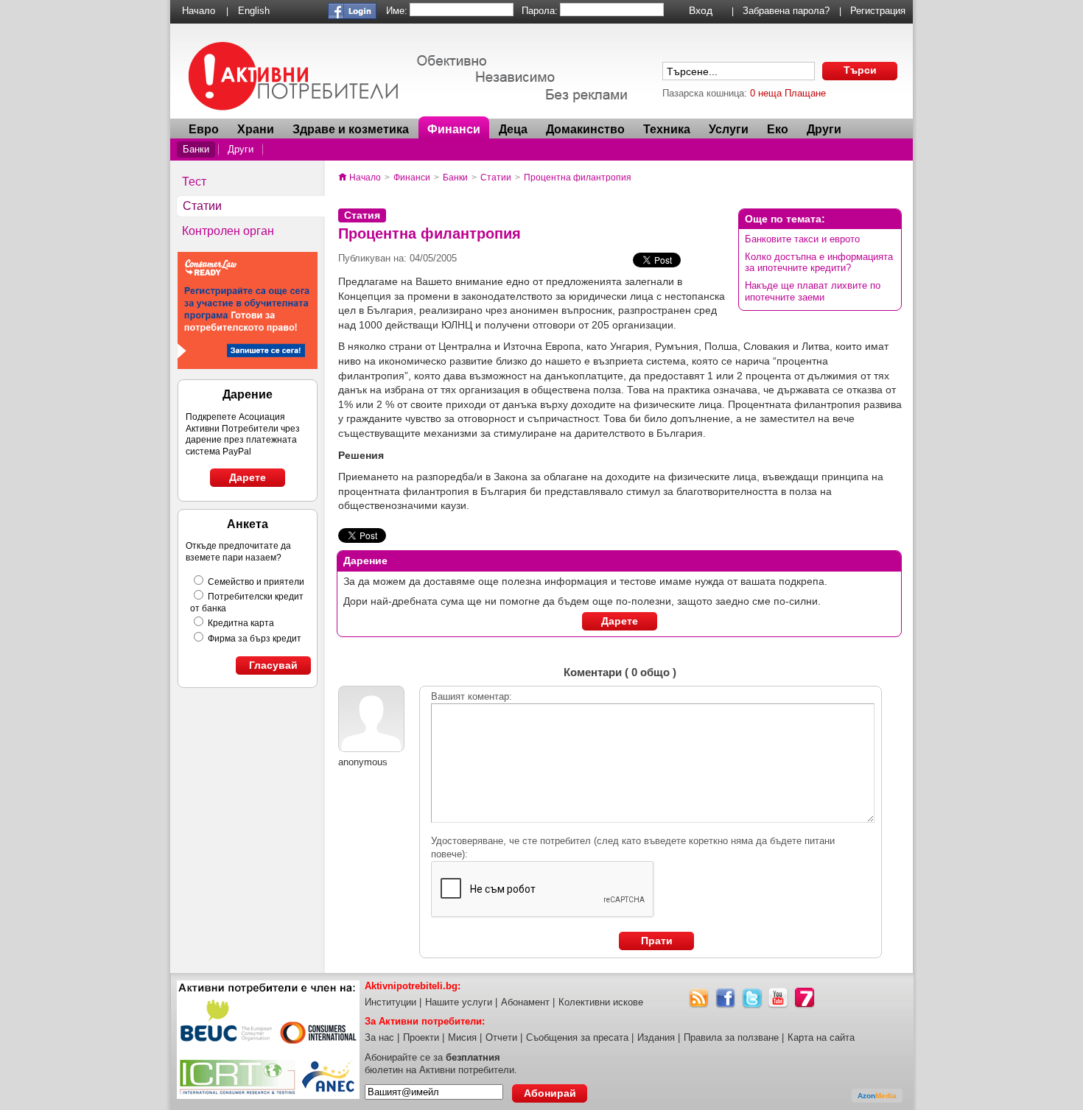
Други (240, 149)
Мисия (462, 1037)
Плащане (805, 93)
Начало (198, 10)
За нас (379, 1037)
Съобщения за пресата (577, 1037)
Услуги (729, 129)
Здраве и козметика (350, 129)
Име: (396, 10)
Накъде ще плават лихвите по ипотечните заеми (812, 291)
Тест (194, 181)
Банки (196, 149)
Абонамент (525, 1002)
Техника (666, 129)
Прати (657, 940)
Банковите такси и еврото (802, 239)
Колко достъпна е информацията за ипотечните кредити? (819, 262)
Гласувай (273, 665)
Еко (777, 129)
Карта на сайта (821, 1037)
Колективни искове (600, 1002)
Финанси (453, 129)
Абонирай (550, 1093)
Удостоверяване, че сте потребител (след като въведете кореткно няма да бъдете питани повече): (633, 847)
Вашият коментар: (471, 696)
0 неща (766, 93)
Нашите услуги (458, 1002)
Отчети (501, 1037)
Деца (513, 129)
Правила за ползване (731, 1037)
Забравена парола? (786, 10)
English (254, 10)
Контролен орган (228, 231)
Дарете (247, 477)
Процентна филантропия (577, 177)
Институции (390, 1002)
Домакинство (585, 129)
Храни (255, 129)
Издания (656, 1037)
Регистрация (877, 10)
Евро (204, 129)
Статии (202, 206)
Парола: (540, 10)
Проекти (421, 1037)
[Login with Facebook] (352, 15)
